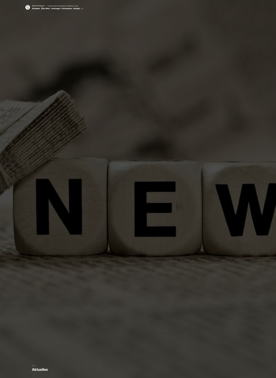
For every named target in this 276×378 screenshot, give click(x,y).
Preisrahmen (67, 8)
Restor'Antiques (38, 6)
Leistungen (55, 8)
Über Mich (45, 8)
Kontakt (76, 8)
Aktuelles (36, 8)
